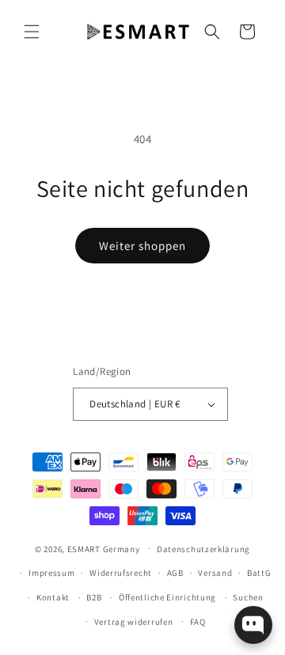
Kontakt (53, 597)
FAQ (198, 621)
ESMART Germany (103, 548)
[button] (31, 31)
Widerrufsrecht (120, 572)
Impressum (51, 572)
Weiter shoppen (142, 245)
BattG (259, 572)
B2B (93, 597)
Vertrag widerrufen (133, 621)
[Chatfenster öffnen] (253, 625)
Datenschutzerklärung (203, 549)
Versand (215, 572)
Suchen (248, 597)
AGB (175, 572)
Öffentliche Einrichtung (167, 597)
